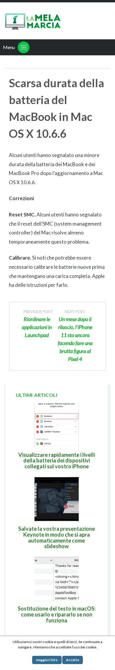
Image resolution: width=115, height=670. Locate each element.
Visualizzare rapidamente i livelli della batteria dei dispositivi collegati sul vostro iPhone (56, 460)
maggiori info (47, 660)
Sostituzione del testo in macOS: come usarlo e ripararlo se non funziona (57, 614)
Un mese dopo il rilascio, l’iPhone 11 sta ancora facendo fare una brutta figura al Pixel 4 (75, 335)
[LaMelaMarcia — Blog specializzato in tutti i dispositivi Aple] (32, 21)
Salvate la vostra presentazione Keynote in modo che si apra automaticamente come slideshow (56, 537)
